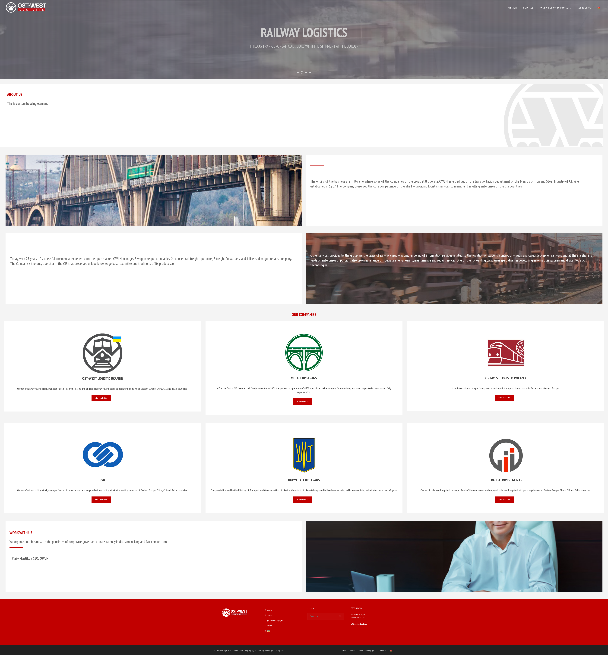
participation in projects (555, 7)
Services (528, 7)
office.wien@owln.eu (359, 624)
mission (512, 7)
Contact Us (584, 7)
